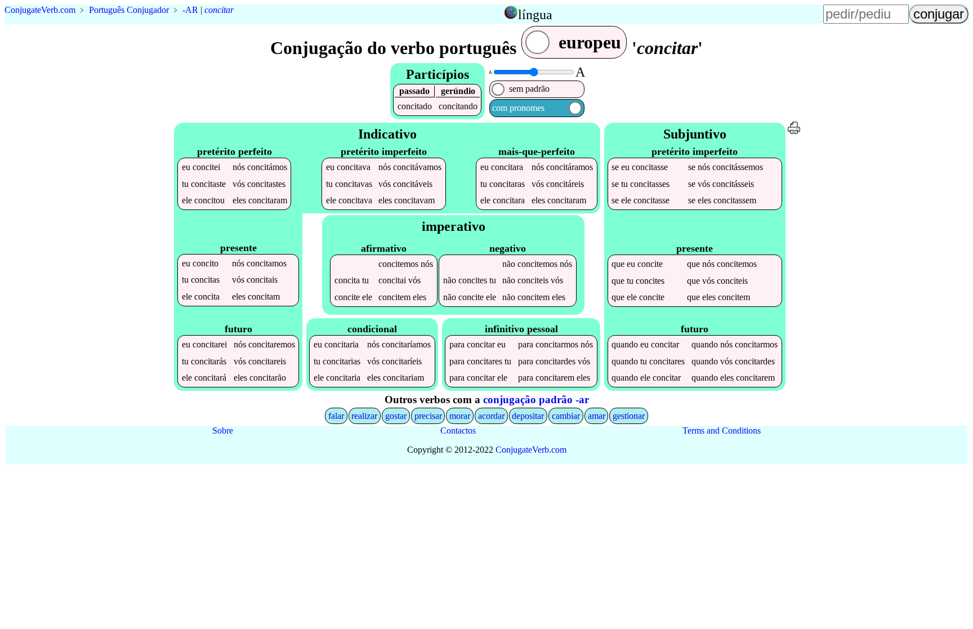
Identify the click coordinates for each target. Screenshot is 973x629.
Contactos (458, 430)
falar (336, 416)
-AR (190, 10)
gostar (396, 416)
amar (596, 416)
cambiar (566, 416)
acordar (491, 416)
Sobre (222, 430)
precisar (428, 416)
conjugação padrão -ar (536, 399)
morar (459, 416)
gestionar (629, 416)
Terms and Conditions (721, 430)
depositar (528, 416)
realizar (364, 416)
